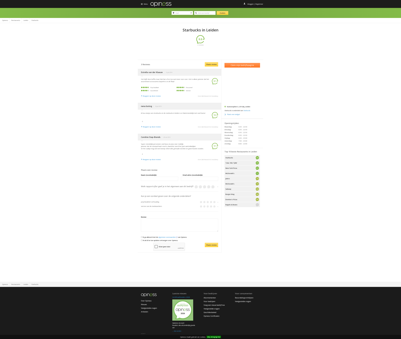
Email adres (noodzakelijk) (193, 175)
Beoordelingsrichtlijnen (244, 298)
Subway (228, 189)
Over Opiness (146, 301)
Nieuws (144, 304)
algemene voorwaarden (167, 237)
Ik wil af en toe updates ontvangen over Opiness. (160, 240)
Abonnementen (210, 298)
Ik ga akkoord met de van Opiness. (164, 237)
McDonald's (229, 173)
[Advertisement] (200, 50)
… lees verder (176, 331)
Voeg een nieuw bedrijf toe (214, 305)
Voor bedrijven (209, 301)
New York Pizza (231, 168)
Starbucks (246, 110)
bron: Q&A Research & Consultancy (208, 96)
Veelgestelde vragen (149, 308)
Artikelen (144, 312)
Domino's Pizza (231, 199)
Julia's (227, 178)
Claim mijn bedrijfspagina (242, 65)
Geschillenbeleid (210, 312)
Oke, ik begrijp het (213, 337)
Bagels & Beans (231, 205)
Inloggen (250, 4)
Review (143, 217)
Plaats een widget (233, 114)
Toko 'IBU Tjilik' (231, 163)
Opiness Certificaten (211, 316)
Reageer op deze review (151, 96)
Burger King (229, 194)
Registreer (259, 4)
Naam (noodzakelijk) (149, 175)
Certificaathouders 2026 (181, 297)
